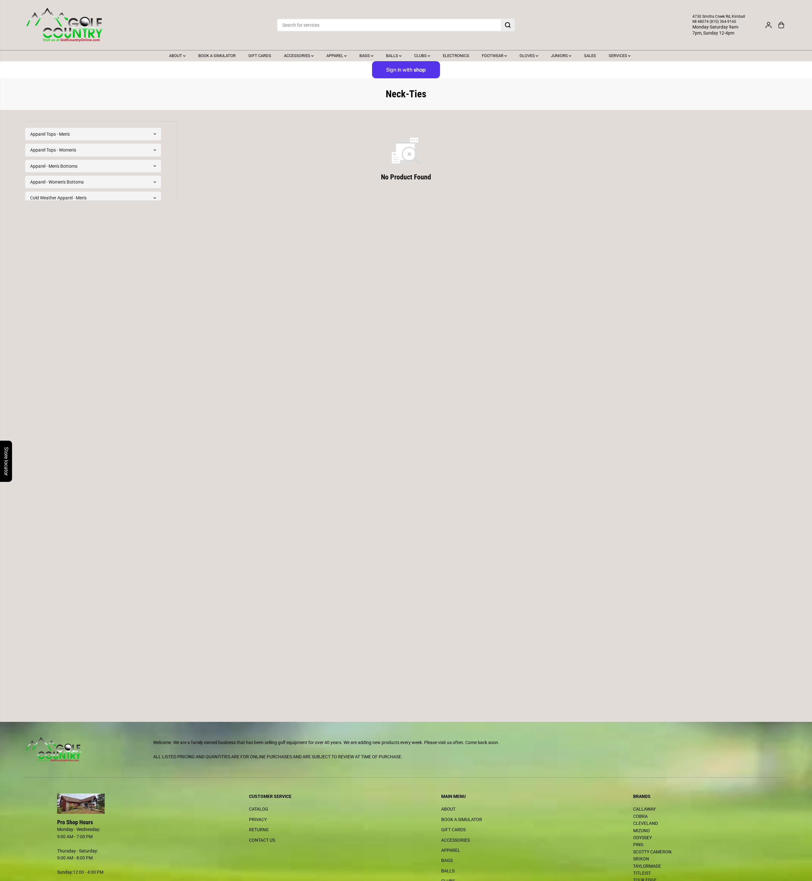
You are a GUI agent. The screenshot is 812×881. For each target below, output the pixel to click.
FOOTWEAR (493, 55)
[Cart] (781, 25)
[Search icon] (508, 25)
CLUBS (421, 55)
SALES (590, 55)
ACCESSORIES (297, 55)
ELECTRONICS (456, 55)
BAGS (365, 55)
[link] (118, 804)
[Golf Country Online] (64, 25)
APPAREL (335, 55)
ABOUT (176, 55)
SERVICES (618, 55)
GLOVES (528, 55)
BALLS (392, 55)
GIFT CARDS (259, 55)
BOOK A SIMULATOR (217, 55)
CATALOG (258, 809)
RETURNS (258, 829)
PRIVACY (258, 819)
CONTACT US (262, 840)
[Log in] (768, 25)
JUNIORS (560, 55)
